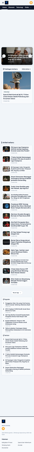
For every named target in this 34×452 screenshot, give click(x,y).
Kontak (20, 445)
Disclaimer (5, 448)
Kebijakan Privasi (7, 442)
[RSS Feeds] (31, 2)
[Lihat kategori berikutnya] (31, 7)
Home (4, 7)
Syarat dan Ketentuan (24, 442)
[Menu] (3, 2)
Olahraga (28, 7)
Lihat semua (26, 69)
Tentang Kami (6, 445)
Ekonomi (12, 7)
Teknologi (19, 7)
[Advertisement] (17, 28)
